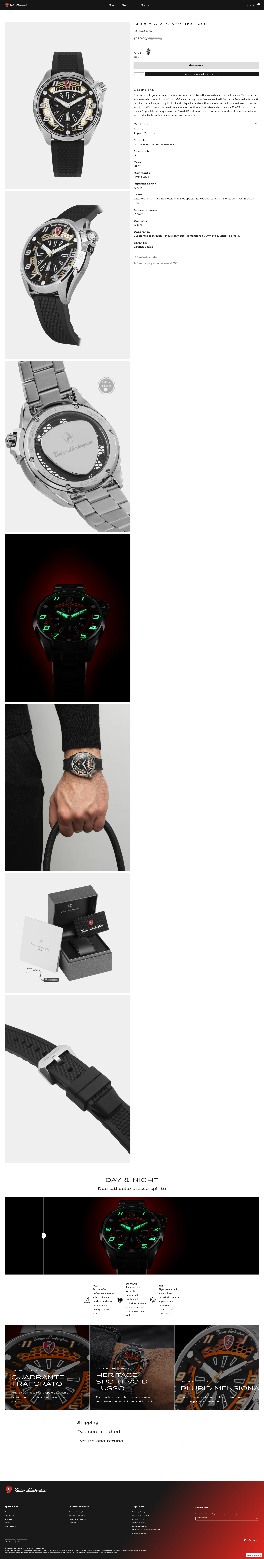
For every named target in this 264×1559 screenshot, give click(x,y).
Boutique (147, 5)
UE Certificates (139, 1533)
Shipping (87, 1423)
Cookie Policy (138, 1519)
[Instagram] (250, 1540)
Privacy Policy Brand (141, 1515)
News (7, 1522)
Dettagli (141, 124)
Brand (113, 5)
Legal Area (138, 1507)
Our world (129, 5)
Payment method (98, 1432)
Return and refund (100, 1441)
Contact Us (74, 1522)
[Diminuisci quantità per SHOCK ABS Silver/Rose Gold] (136, 74)
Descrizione (144, 89)
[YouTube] (254, 1540)
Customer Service (79, 1507)
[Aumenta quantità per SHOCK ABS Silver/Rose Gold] (142, 74)
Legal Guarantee (140, 1526)
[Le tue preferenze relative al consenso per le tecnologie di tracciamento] (254, 1555)
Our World (9, 1515)
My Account (10, 1526)
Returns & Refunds (77, 1519)
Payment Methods (77, 1515)
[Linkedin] (258, 1540)
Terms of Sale (138, 1522)
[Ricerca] (254, 5)
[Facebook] (245, 1540)
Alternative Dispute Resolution (146, 1529)
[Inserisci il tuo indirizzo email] (257, 1519)
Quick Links (11, 1507)
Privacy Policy (138, 1512)
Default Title (148, 51)
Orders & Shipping (77, 1512)
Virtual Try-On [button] (197, 65)
